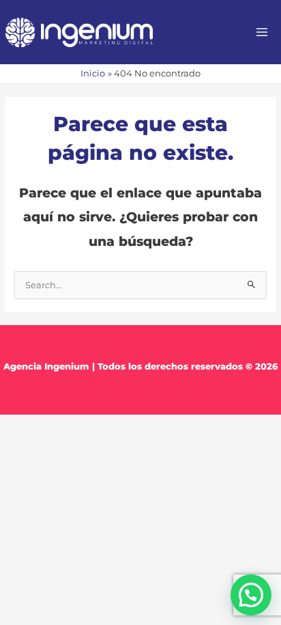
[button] (251, 594)
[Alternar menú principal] (262, 32)
